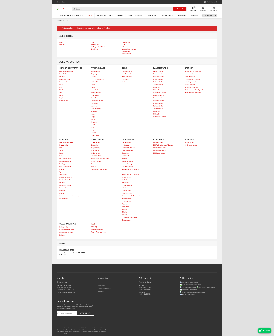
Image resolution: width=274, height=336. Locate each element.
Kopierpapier (95, 135)
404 (66, 20)
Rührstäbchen (95, 164)
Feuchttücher (95, 90)
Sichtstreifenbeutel (128, 148)
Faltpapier (156, 87)
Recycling (94, 74)
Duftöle (61, 193)
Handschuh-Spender (192, 87)
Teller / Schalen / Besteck (130, 174)
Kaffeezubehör (96, 156)
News (58, 2)
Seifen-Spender (190, 84)
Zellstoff (93, 76)
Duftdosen (62, 190)
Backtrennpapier (127, 166)
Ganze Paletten (158, 95)
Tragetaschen (126, 220)
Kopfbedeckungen (65, 98)
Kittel (61, 95)
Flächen (62, 76)
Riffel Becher (95, 150)
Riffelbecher (126, 188)
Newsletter (101, 291)
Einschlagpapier (127, 161)
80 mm (93, 130)
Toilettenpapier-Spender (193, 82)
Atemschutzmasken (66, 71)
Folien (124, 172)
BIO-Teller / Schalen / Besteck (163, 145)
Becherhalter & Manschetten (100, 158)
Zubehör (93, 133)
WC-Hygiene (63, 164)
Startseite (59, 20)
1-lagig (93, 84)
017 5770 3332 (66, 287)
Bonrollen (94, 122)
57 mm (93, 125)
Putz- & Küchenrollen (98, 79)
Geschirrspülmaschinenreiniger (69, 196)
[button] (215, 268)
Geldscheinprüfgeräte (66, 229)
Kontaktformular (62, 282)
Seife (123, 82)
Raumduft (62, 188)
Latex (61, 84)
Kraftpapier (126, 145)
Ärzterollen (94, 106)
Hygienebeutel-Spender (193, 92)
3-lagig (93, 119)
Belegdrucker (63, 227)
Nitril (60, 87)
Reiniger (62, 169)
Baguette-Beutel (127, 150)
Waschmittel (63, 198)
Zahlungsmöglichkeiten (104, 288)
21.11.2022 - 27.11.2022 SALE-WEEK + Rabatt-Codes (72, 254)
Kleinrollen (94, 98)
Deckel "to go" (95, 153)
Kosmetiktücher (96, 108)
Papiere (124, 158)
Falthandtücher (96, 82)
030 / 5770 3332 (65, 285)
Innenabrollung (158, 79)
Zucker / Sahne (96, 161)
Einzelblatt (94, 103)
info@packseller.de (68, 292)
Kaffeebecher (95, 142)
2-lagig (93, 87)
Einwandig (94, 145)
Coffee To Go (126, 177)
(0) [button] (212, 2)
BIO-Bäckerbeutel (159, 153)
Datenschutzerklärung (86, 305)
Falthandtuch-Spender (192, 79)
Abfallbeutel (63, 174)
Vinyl (61, 90)
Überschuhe (63, 100)
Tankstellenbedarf (97, 229)
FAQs (99, 282)
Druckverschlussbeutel (129, 217)
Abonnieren (85, 313)
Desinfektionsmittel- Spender (194, 90)
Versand (102, 329)
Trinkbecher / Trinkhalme (99, 169)
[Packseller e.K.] (62, 9)
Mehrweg (94, 226)
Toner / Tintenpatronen (98, 232)
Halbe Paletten (158, 71)
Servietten (94, 111)
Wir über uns (101, 285)
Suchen (180, 9)
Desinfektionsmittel (65, 74)
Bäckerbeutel (126, 142)
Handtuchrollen (96, 71)
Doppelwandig (95, 148)
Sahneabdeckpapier (129, 164)
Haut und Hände (65, 79)
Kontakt (64, 2)
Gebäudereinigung (65, 166)
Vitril (60, 92)
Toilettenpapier (96, 92)
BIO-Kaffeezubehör (159, 150)
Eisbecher (125, 153)
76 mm (93, 127)
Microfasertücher (65, 185)
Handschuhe (63, 82)
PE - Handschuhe (65, 158)
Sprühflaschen (64, 172)
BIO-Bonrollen (158, 142)
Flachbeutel (126, 156)
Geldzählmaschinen (66, 232)
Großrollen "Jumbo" (97, 100)
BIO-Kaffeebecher (159, 148)
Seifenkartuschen (65, 161)
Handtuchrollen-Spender (193, 71)
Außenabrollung (158, 76)
